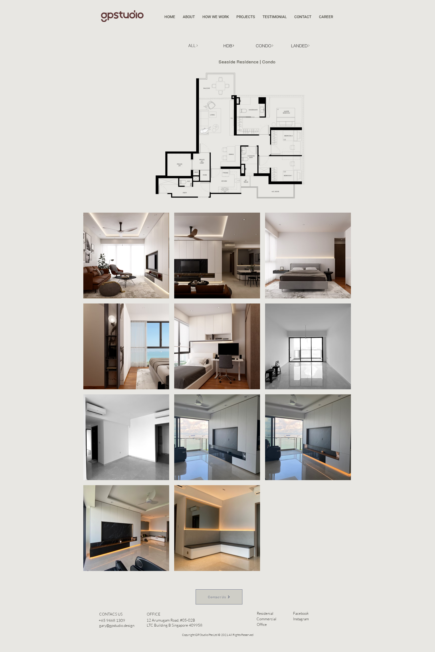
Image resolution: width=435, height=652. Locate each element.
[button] (153, 614)
